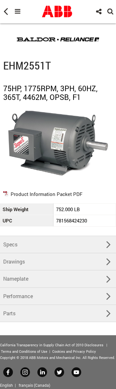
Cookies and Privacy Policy (74, 351)
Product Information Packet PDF (46, 194)
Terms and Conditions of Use (24, 351)
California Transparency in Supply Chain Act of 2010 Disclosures (51, 344)
